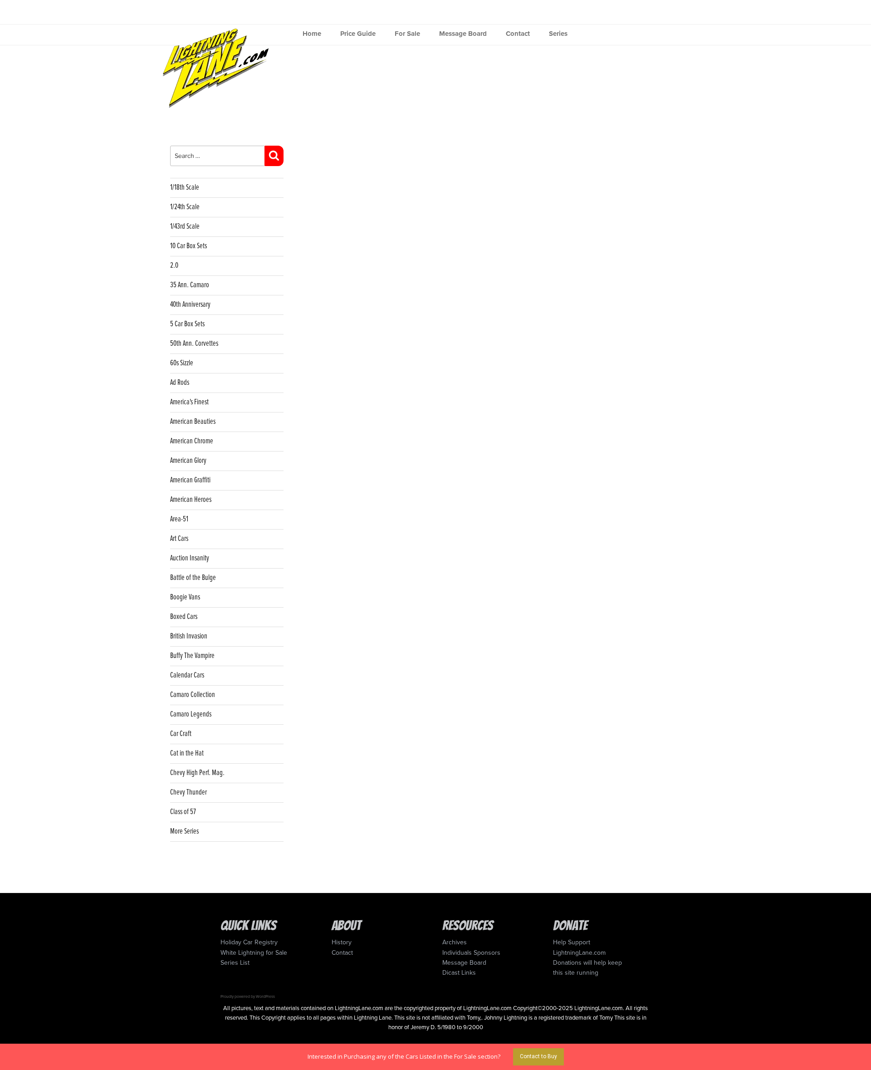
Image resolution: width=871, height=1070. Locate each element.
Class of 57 (183, 812)
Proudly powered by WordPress (247, 996)
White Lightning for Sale (253, 953)
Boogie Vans (185, 597)
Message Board (463, 33)
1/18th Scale (184, 187)
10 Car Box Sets (188, 246)
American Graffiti (190, 480)
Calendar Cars (187, 675)
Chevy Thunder (188, 792)
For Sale (407, 33)
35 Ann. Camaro (189, 285)
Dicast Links (459, 973)
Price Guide (358, 33)
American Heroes (190, 500)
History (342, 942)
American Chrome (191, 441)
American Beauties (192, 422)
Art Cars (179, 539)
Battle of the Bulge (193, 578)
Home (312, 33)
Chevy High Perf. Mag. (197, 773)
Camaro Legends (190, 714)
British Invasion (188, 636)
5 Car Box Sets (187, 324)
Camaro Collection (192, 695)
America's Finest (189, 402)
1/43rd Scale (185, 226)
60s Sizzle (181, 363)
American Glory (188, 461)
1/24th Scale (185, 207)
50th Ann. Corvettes (194, 344)
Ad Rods (179, 383)
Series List (235, 963)
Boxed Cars (183, 617)
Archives (454, 942)
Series (558, 33)
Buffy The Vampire (192, 656)
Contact (518, 33)
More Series (184, 831)
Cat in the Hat (187, 753)
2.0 (174, 265)
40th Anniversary (190, 304)
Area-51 (179, 519)
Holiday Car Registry (249, 942)
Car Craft (180, 734)
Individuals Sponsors (471, 953)
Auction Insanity (189, 558)
